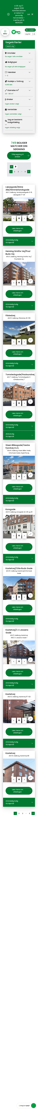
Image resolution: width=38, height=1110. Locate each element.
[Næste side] (28, 171)
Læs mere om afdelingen (17, 229)
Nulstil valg (10, 46)
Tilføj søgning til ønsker (17, 155)
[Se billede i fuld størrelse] (30, 216)
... (21, 171)
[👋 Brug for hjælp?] (33, 1105)
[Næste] (24, 218)
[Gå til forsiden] (16, 32)
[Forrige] (13, 218)
